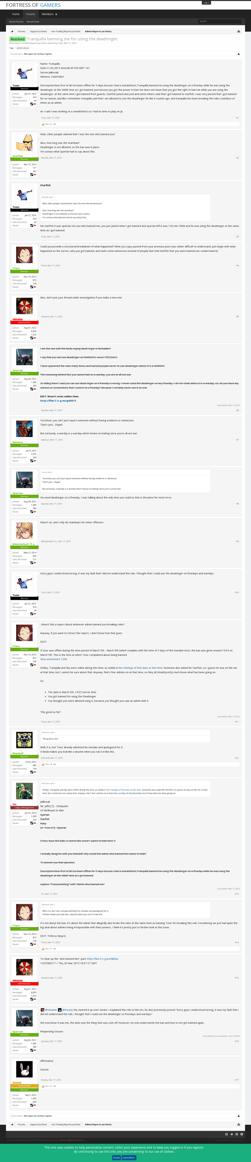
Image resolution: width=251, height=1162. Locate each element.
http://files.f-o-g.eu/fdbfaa (102, 958)
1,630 (33, 1098)
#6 (237, 410)
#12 (237, 758)
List (54, 124)
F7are (44, 265)
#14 (237, 942)
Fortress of (33, 4)
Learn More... (129, 1157)
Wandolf (45, 758)
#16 (237, 1041)
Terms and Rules (222, 1140)
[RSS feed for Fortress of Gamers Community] (241, 1134)
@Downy (67, 1009)
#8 (237, 503)
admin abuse (23, 48)
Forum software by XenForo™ (32, 1140)
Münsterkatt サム (49, 541)
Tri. (42, 893)
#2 (237, 158)
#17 (237, 1080)
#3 (237, 236)
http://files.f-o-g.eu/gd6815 (58, 400)
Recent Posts (33, 21)
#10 (237, 592)
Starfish (44, 157)
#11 (237, 721)
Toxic (60, 43)
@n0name (51, 1009)
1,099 (33, 816)
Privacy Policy (238, 1140)
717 (34, 167)
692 (34, 556)
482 (34, 765)
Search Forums (16, 21)
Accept (116, 1157)
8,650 (33, 331)
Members (47, 14)
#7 (237, 439)
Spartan (45, 410)
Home (15, 14)
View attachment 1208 (53, 659)
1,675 (33, 454)
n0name (45, 316)
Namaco (45, 439)
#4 (237, 265)
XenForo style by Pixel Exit (71, 1140)
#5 (237, 316)
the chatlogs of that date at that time (140, 667)
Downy (44, 1079)
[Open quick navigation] (238, 31)
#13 (237, 894)
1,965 (33, 382)
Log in (206, 2)
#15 (237, 978)
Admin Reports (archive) (34, 43)
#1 (237, 118)
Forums (30, 14)
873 (34, 280)
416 (34, 97)
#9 (237, 541)
